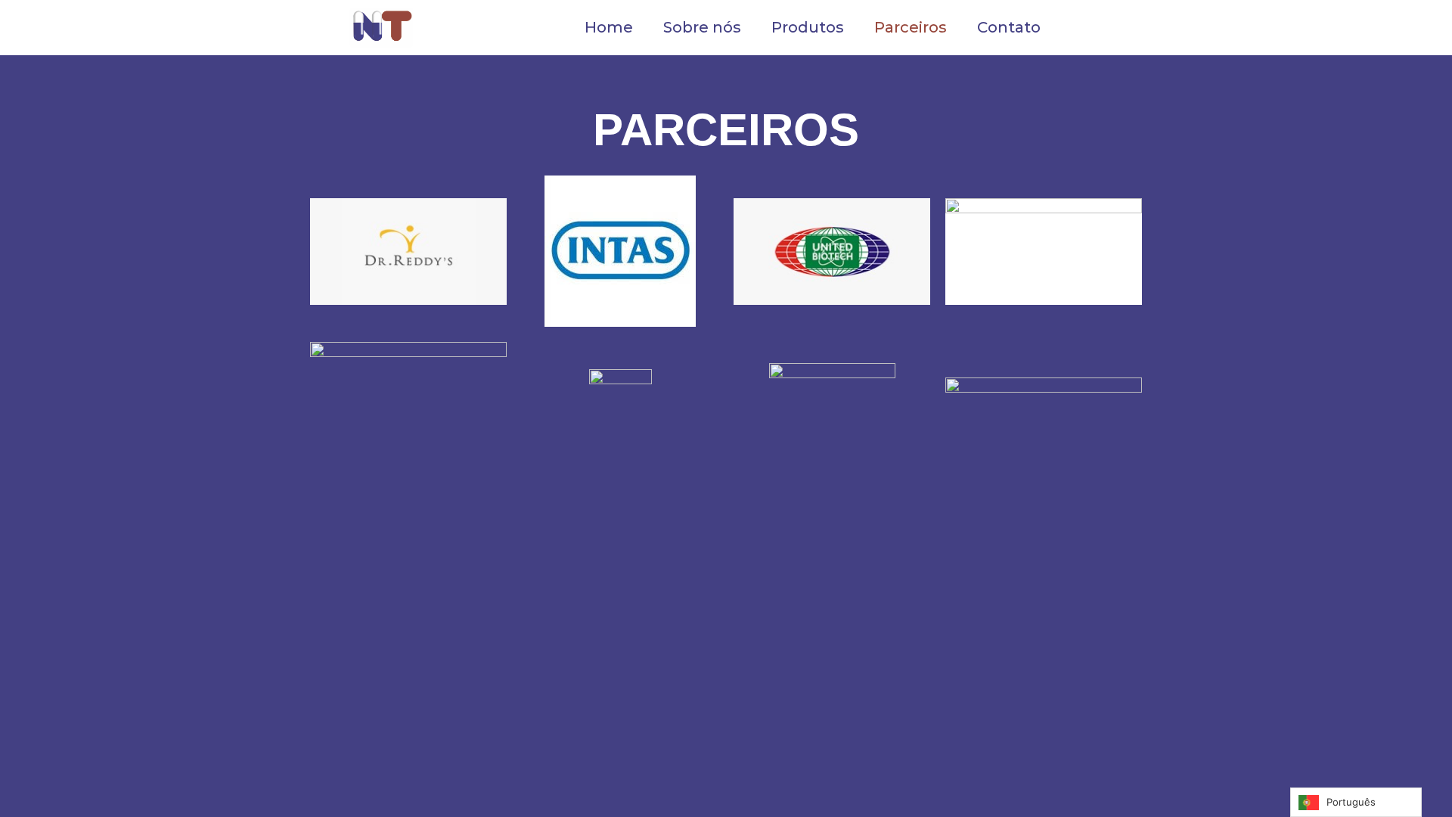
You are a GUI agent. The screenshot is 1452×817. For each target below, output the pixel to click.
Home (609, 27)
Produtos (807, 27)
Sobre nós (702, 27)
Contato (1009, 27)
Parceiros (910, 27)
